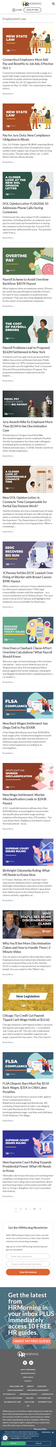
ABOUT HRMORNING (28, 1369)
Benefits (30, 1386)
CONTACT (28, 1381)
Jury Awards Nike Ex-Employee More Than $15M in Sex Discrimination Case (28, 426)
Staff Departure (43, 1398)
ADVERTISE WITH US (28, 1373)
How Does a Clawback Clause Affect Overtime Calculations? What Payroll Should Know (27, 652)
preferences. (46, 1432)
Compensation (47, 1394)
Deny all (38, 1443)
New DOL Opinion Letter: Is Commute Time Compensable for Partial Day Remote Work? (25, 502)
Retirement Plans (45, 1402)
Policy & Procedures (14, 1398)
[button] (5, 1438)
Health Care (29, 1402)
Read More (8, 93)
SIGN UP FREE (32, 10)
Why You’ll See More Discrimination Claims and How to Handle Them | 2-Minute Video (27, 947)
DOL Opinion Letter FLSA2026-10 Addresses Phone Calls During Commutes (25, 208)
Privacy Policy (15, 1438)
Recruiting (42, 1386)
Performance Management (38, 1390)
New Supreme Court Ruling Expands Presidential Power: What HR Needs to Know (27, 1166)
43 (35, 1208)
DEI (28, 1406)
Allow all (13, 1443)
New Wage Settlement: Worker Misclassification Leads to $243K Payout (25, 799)
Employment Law (16, 1386)
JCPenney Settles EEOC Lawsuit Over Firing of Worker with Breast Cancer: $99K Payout (28, 577)
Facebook (24, 1362)
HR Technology (9, 1394)
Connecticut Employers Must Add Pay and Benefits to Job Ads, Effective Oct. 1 (28, 64)
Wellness (29, 1398)
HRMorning (31, 3)
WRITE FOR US (28, 1377)
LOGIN (19, 10)
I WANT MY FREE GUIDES (31, 1341)
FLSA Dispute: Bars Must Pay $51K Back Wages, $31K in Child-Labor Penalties (26, 1087)
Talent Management (15, 1390)
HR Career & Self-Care (12, 1402)
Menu (8, 3)
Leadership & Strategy (28, 1394)
